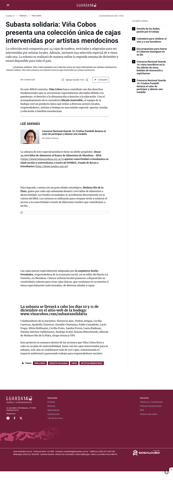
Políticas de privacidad (151, 406)
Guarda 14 (10, 16)
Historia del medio (148, 414)
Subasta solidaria (58, 363)
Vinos (74, 363)
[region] (86, 478)
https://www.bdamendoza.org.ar (41, 159)
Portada (51, 402)
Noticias (23, 15)
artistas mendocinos (91, 363)
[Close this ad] (171, 469)
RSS (142, 410)
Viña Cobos (39, 363)
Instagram (8, 418)
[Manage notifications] (166, 472)
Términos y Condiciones (151, 402)
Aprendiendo (53, 410)
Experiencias (53, 414)
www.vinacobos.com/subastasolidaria (53, 314)
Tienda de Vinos (55, 418)
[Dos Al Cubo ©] (146, 454)
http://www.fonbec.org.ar (51, 166)
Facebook (14, 418)
